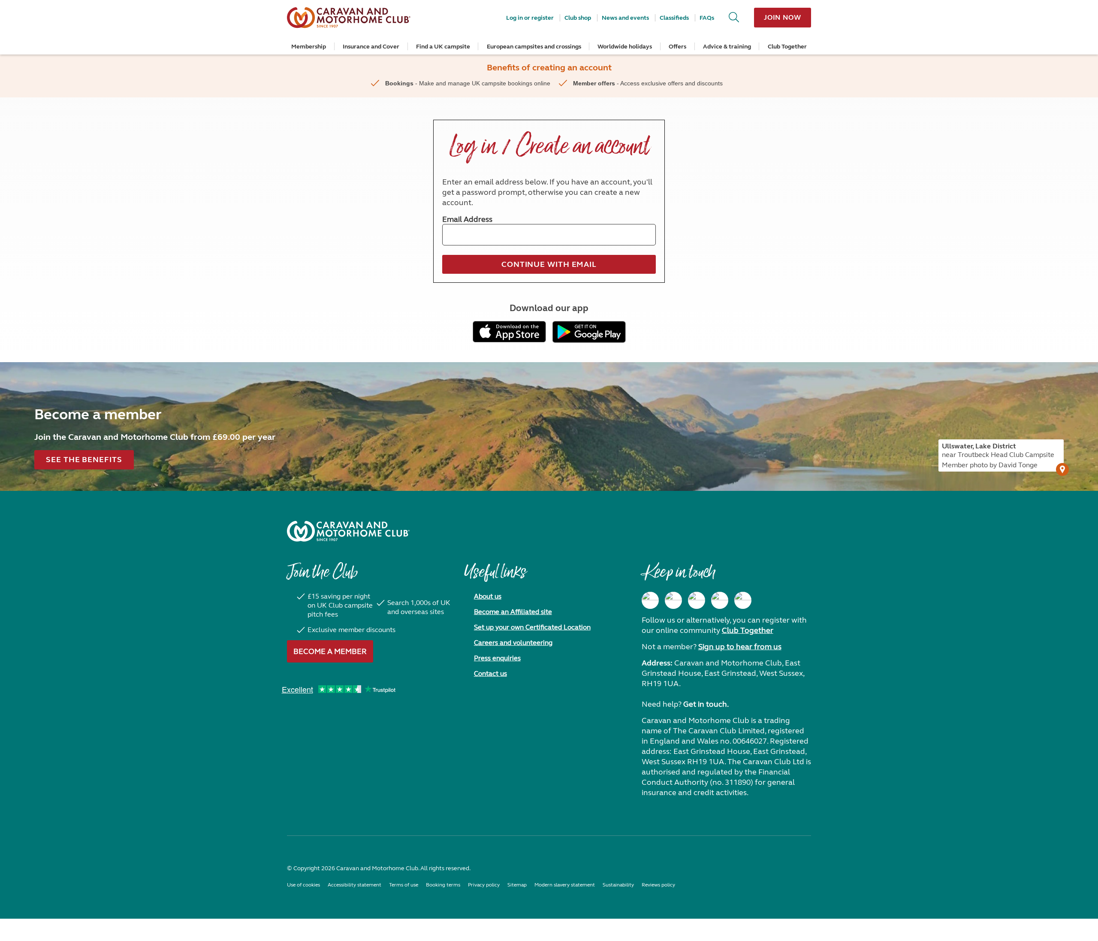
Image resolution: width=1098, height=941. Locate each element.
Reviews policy (658, 885)
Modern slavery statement (564, 885)
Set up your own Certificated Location (532, 627)
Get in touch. (706, 704)
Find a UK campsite (443, 46)
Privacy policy (484, 885)
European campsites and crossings (534, 46)
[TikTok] (742, 600)
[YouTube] (719, 600)
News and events (625, 17)
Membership (308, 46)
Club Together (787, 46)
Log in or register (530, 17)
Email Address (467, 219)
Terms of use (403, 885)
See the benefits (84, 459)
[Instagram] (673, 600)
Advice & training (727, 46)
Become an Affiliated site (513, 612)
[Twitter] (696, 600)
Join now (782, 17)
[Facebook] (650, 600)
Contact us (490, 673)
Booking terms (443, 885)
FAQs (707, 17)
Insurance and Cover (371, 46)
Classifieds (674, 17)
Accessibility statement (354, 885)
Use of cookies (303, 885)
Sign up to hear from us (739, 646)
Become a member (330, 651)
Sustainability (618, 885)
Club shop (577, 17)
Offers (677, 46)
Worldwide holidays (624, 46)
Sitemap (517, 885)
